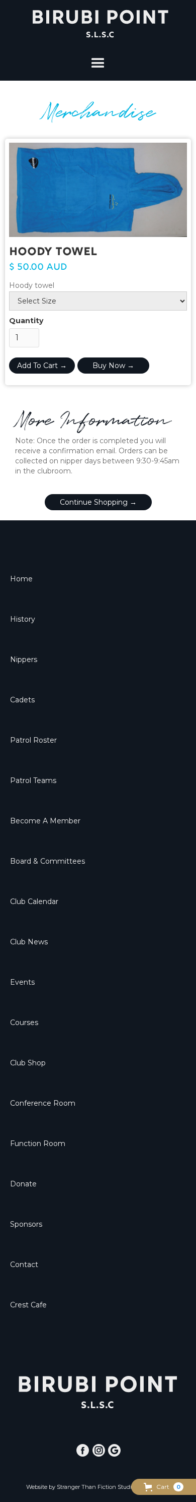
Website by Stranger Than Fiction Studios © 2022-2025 (98, 1486)
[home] (98, 23)
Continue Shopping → (98, 502)
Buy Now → (113, 365)
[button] (163, 1487)
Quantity (26, 320)
